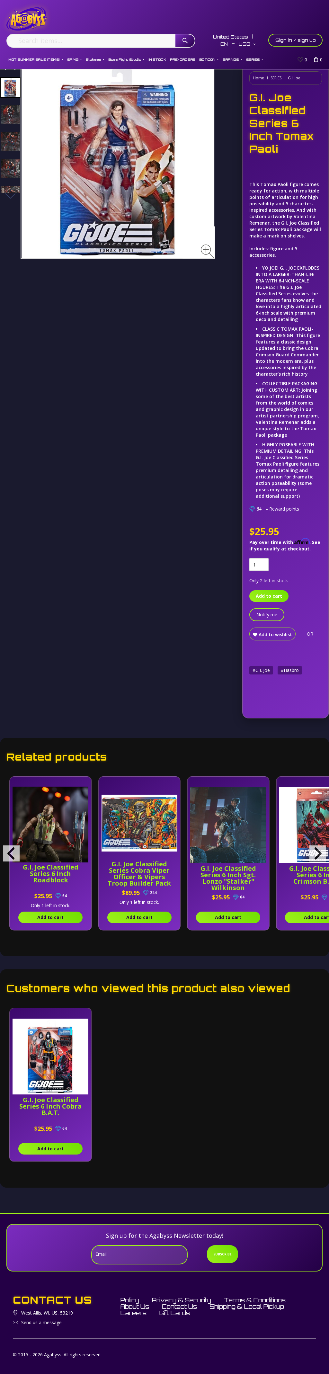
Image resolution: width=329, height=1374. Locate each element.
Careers (133, 1313)
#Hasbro (290, 670)
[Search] (185, 40)
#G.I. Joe (261, 670)
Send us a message (41, 1322)
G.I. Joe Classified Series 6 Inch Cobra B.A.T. (50, 1106)
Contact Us (179, 1306)
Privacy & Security (181, 1300)
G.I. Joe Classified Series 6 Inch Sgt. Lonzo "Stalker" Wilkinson (228, 878)
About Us (134, 1306)
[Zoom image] (208, 251)
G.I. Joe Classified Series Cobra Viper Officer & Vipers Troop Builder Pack (139, 874)
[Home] (26, 18)
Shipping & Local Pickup (247, 1306)
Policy (129, 1300)
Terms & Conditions (255, 1300)
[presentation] (11, 853)
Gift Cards (174, 1313)
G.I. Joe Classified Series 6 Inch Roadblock (50, 873)
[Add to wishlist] (84, 785)
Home (258, 78)
